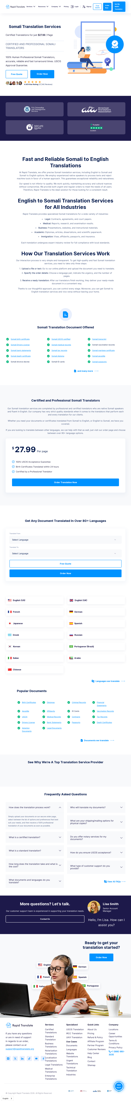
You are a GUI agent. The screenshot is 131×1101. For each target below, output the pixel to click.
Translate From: (14, 533)
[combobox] (7, 1098)
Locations (113, 1029)
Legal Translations (54, 1064)
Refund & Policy (95, 1037)
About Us (92, 1029)
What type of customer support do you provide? (90, 867)
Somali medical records (61, 345)
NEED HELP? (118, 1086)
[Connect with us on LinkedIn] (22, 1058)
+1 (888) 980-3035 (116, 1053)
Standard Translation (50, 1038)
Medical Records (54, 717)
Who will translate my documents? (88, 807)
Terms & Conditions (114, 1042)
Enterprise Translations (51, 1077)
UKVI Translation (74, 1037)
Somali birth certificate (20, 339)
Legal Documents (54, 728)
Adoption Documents (26, 729)
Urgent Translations (72, 1062)
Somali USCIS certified (61, 339)
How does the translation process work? (29, 807)
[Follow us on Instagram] (8, 1058)
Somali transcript (99, 339)
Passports (76, 722)
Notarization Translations (51, 1052)
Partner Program (96, 1045)
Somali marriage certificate (103, 350)
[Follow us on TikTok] (29, 1058)
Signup (88, 6)
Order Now (107, 6)
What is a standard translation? (25, 850)
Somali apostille (98, 356)
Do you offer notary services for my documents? (88, 838)
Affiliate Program (96, 1041)
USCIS (24, 717)
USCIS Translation (75, 1029)
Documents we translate (96, 740)
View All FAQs (114, 881)
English (5, 1098)
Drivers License (28, 722)
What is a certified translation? (24, 837)
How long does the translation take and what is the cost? (33, 865)
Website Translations (72, 1055)
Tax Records (102, 717)
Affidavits (51, 711)
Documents (71, 1045)
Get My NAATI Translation (118, 6)
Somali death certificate (21, 356)
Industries (71, 1074)
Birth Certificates (29, 702)
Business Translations (51, 1045)
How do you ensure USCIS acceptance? (90, 852)
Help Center (93, 1053)
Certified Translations (51, 1031)
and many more (85, 371)
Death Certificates (104, 722)
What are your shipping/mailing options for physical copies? (92, 822)
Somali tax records (59, 350)
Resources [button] (42, 6)
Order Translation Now (65, 482)
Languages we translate (108, 681)
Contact (91, 1061)
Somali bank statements (21, 350)
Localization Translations (51, 1059)
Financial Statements (101, 704)
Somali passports (99, 362)
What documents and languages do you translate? (29, 881)
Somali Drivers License (20, 345)
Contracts (76, 717)
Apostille (25, 711)
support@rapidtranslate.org (20, 1049)
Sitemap (91, 1065)
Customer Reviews (97, 1049)
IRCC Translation (74, 1033)
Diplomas (51, 702)
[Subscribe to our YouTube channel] (36, 1058)
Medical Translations (51, 1070)
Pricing (66, 6)
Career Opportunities (115, 1035)
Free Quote (97, 7)
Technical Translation (71, 1069)
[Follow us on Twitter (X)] (15, 1058)
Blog (90, 1057)
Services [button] (29, 6)
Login (77, 6)
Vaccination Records (105, 711)
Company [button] (54, 6)
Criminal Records (79, 702)
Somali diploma (58, 356)
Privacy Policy (115, 1047)
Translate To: (14, 547)
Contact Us (45, 919)
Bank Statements (54, 722)
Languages (71, 1049)
